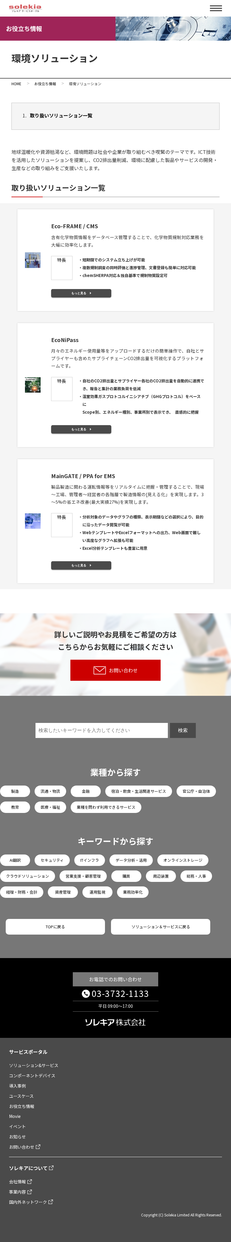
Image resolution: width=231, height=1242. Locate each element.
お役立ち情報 (21, 1106)
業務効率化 (133, 892)
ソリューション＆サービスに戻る (160, 926)
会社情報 (17, 1181)
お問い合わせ (123, 670)
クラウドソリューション (27, 876)
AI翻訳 (15, 860)
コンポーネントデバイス (32, 1075)
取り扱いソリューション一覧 (61, 115)
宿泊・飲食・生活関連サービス (138, 791)
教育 (15, 807)
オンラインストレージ (182, 860)
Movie (15, 1116)
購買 (126, 876)
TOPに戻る (55, 926)
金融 (86, 791)
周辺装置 (161, 876)
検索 (183, 730)
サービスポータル (28, 1051)
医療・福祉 (50, 807)
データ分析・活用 (131, 860)
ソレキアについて (28, 1168)
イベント (17, 1126)
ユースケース (21, 1096)
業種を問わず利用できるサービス (106, 807)
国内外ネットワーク (28, 1202)
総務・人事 (196, 876)
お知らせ (17, 1137)
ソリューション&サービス (33, 1065)
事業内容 (17, 1192)
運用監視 (97, 892)
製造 (15, 791)
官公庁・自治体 (196, 791)
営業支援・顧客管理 (83, 876)
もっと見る (78, 293)
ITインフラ (89, 860)
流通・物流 (50, 791)
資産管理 (63, 892)
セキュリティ (52, 860)
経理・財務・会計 (21, 892)
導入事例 (17, 1086)
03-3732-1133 (120, 993)
